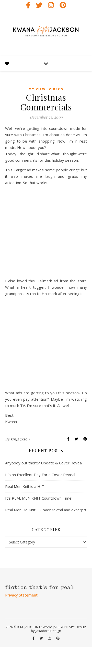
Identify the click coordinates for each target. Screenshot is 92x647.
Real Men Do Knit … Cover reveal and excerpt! (45, 509)
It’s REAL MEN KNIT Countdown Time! (38, 498)
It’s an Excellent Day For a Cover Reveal (40, 474)
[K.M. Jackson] (46, 33)
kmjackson (20, 439)
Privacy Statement (21, 595)
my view (37, 89)
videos (56, 89)
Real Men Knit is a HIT (24, 486)
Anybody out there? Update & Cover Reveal (44, 462)
